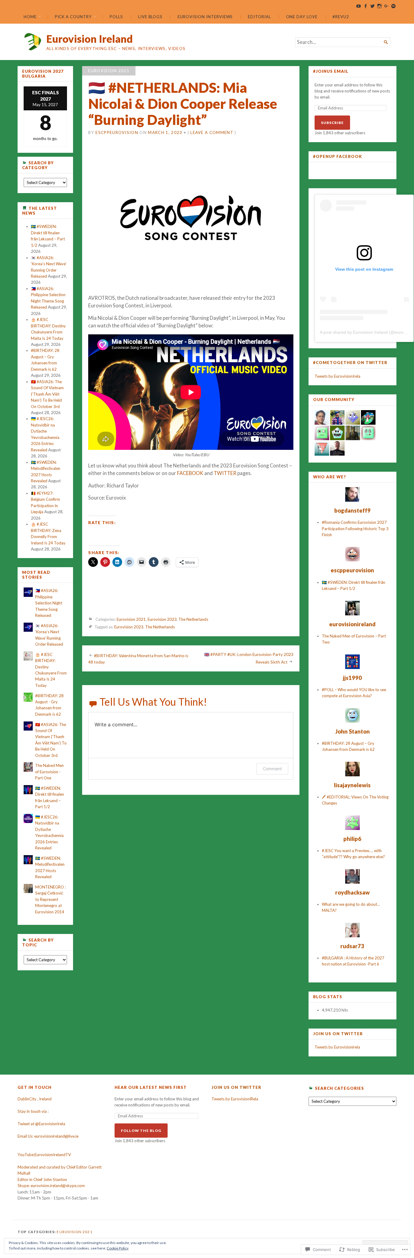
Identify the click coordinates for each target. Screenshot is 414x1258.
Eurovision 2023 (162, 619)
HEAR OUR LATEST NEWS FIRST (151, 1087)
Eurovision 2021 (108, 70)
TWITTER (225, 473)
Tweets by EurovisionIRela (235, 1098)
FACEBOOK (190, 473)
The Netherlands (193, 619)
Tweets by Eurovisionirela (337, 1047)
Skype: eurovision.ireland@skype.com (51, 1185)
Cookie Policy (118, 1248)
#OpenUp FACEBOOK (337, 156)
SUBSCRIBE (332, 122)
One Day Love (302, 16)
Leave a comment (211, 132)
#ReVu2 (340, 16)
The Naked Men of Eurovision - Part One (49, 771)
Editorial (259, 16)
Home (30, 16)
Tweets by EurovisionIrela (337, 376)
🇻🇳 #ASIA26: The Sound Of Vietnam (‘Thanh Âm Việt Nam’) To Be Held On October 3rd (47, 394)
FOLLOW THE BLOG (141, 1130)
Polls (116, 16)
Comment (272, 768)
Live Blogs (150, 16)
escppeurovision (116, 132)
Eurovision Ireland (89, 38)
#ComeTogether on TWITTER (350, 362)
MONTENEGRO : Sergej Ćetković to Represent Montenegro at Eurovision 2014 (50, 899)
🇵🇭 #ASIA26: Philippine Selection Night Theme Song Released (48, 603)
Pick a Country (73, 16)
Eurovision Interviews (205, 16)
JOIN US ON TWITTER (338, 1033)
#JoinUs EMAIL (331, 71)
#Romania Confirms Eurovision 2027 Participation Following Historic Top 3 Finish (355, 528)
